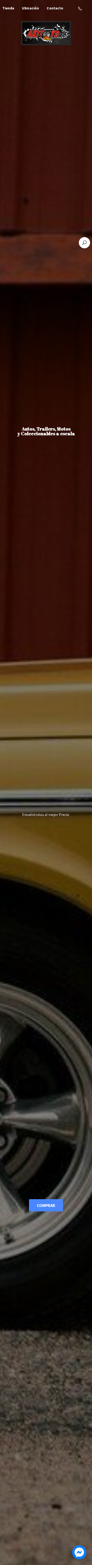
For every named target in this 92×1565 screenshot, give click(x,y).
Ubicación (30, 8)
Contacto (55, 8)
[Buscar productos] (84, 243)
